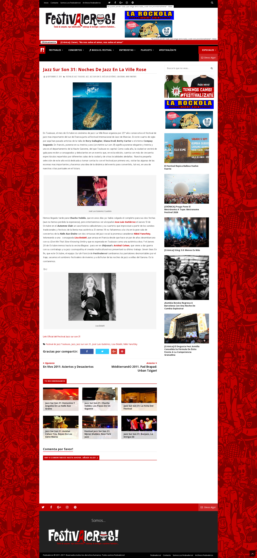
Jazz (73, 344)
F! (42, 50)
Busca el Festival (101, 50)
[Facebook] (115, 2)
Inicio (46, 2)
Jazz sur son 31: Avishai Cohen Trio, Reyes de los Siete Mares (58, 434)
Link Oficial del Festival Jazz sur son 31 (61, 337)
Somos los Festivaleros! (70, 2)
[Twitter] (109, 2)
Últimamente (49, 42)
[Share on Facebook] (87, 351)
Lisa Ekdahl (116, 344)
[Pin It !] (122, 351)
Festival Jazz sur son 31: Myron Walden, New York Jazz (97, 434)
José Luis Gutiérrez (101, 344)
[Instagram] (126, 2)
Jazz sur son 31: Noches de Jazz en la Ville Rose (94, 69)
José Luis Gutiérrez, (109, 76)
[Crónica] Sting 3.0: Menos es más (79, 42)
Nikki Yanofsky (142, 234)
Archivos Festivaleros (92, 2)
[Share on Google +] (114, 351)
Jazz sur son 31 (83, 344)
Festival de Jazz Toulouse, (75, 76)
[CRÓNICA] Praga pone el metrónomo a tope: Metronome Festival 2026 (181, 209)
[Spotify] (132, 2)
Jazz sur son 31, (95, 76)
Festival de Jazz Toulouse (58, 344)
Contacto (54, 2)
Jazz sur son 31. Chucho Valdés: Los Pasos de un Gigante (97, 406)
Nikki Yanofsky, (131, 76)
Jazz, (87, 76)
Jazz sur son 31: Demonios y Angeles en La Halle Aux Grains (60, 406)
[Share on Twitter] (102, 351)
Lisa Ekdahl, (121, 76)
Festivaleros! (48, 555)
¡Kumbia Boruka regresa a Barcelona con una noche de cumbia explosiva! (179, 305)
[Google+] (121, 2)
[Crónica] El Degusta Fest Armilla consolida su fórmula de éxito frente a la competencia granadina (181, 350)
